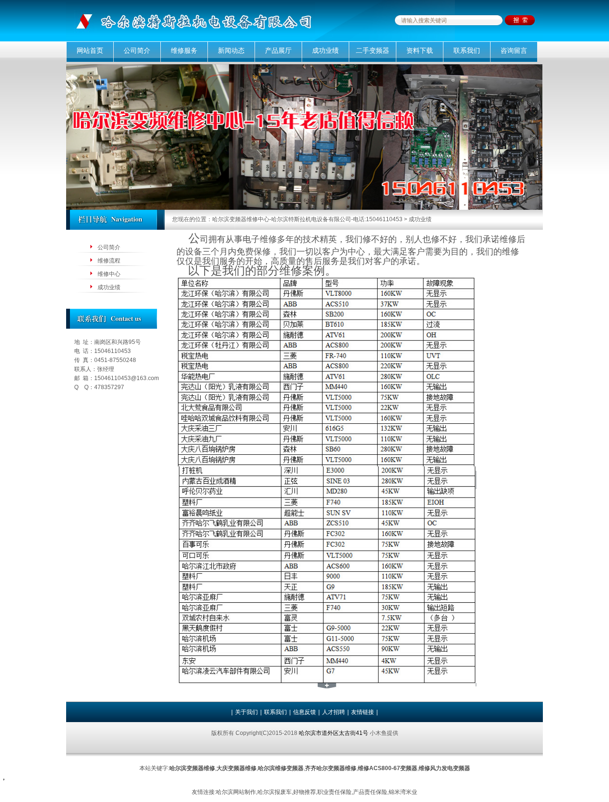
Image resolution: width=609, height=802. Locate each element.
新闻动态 (231, 50)
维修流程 (109, 260)
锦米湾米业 (403, 792)
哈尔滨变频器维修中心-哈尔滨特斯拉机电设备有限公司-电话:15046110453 (307, 219)
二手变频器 (372, 50)
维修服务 (184, 50)
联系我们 (466, 50)
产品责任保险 (370, 792)
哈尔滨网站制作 (236, 792)
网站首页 (90, 50)
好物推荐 (304, 792)
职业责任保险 (334, 792)
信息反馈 (304, 712)
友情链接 (362, 712)
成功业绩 (325, 50)
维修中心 (109, 274)
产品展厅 (278, 50)
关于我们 (246, 712)
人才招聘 (333, 712)
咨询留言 (514, 50)
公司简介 (137, 50)
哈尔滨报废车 (274, 792)
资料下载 (419, 50)
